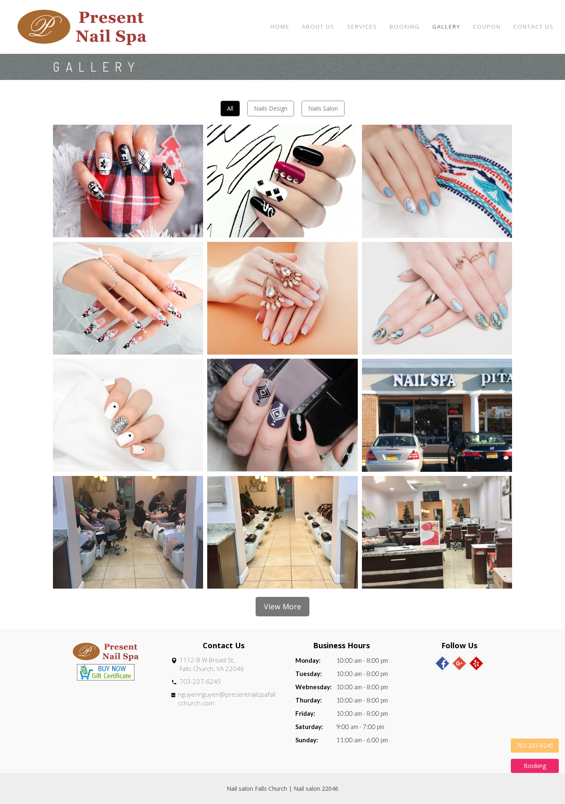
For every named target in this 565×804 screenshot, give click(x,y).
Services (362, 26)
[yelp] (476, 663)
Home (280, 26)
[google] (459, 663)
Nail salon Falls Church (257, 788)
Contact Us (533, 26)
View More (282, 606)
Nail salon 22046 (316, 788)
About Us (318, 26)
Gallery (446, 26)
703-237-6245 (200, 681)
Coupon (487, 26)
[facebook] (442, 663)
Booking (405, 26)
